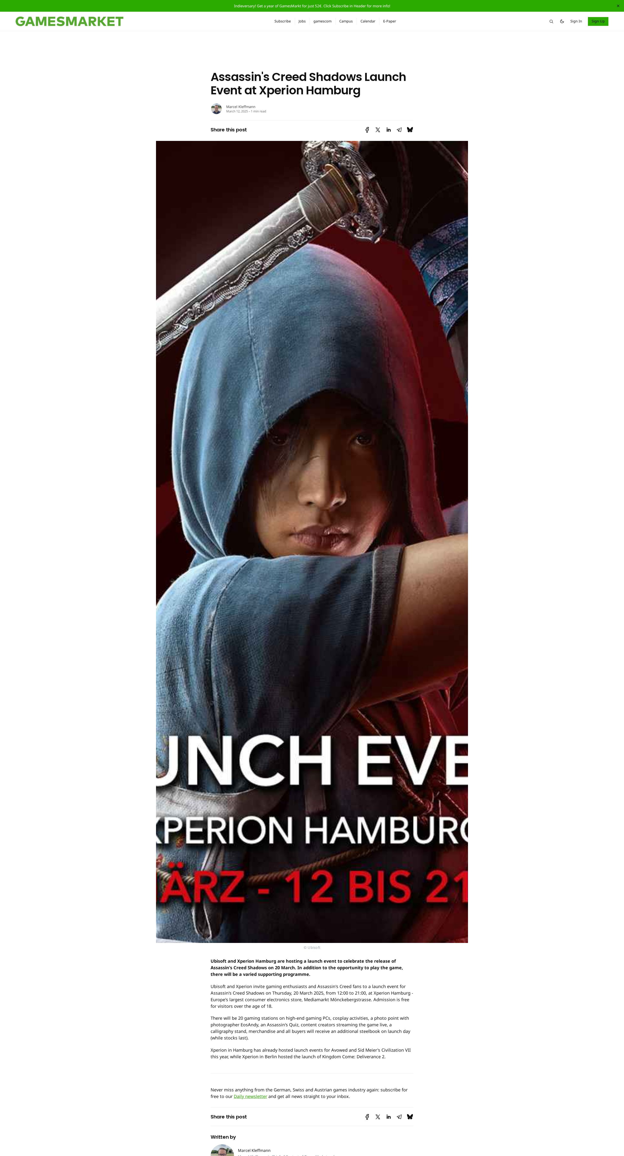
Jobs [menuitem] (302, 21)
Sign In (576, 21)
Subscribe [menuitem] (282, 21)
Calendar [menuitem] (368, 21)
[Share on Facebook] (367, 130)
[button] (551, 21)
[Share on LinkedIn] (388, 130)
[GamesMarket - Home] (139, 21)
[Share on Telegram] (399, 130)
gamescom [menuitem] (322, 21)
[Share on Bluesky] (410, 129)
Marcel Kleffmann (240, 106)
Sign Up (598, 21)
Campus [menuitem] (346, 21)
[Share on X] (377, 130)
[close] (618, 6)
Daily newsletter (250, 1096)
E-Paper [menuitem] (389, 21)
